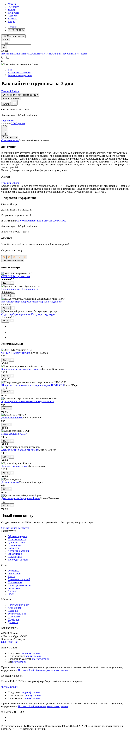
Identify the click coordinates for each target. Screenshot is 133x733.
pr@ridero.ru (19, 661)
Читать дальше (9, 686)
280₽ (5, 376)
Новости (12, 18)
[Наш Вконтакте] (9, 717)
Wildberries (28, 220)
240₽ (5, 441)
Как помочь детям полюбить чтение (21, 369)
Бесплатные (45, 53)
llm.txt (11, 594)
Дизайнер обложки (18, 551)
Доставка (13, 622)
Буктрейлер (14, 545)
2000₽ (6, 308)
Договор (12, 591)
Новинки (13, 610)
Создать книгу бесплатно (15, 528)
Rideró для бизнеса (18, 559)
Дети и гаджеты (10, 482)
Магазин (12, 4)
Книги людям (79, 53)
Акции (11, 21)
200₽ (5, 392)
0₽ (4, 408)
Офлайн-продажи (17, 536)
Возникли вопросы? (19, 579)
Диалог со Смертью (12, 417)
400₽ (5, 505)
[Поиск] (4, 47)
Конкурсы (13, 12)
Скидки (56, 53)
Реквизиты (14, 588)
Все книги (7, 53)
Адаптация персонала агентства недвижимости (27, 401)
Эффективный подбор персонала (19, 449)
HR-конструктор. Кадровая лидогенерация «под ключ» (31, 301)
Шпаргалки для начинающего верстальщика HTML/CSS (32, 385)
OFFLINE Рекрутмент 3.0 (15, 276)
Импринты (19, 53)
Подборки (66, 53)
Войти (5, 39)
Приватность (15, 582)
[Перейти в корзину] (7, 58)
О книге (5, 140)
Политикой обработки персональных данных (43, 670)
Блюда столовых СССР (14, 433)
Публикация (15, 556)
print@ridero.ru (33, 656)
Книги (11, 576)
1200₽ (6, 295)
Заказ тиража (15, 553)
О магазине (14, 573)
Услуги (12, 9)
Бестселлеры (32, 53)
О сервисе (13, 6)
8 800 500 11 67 (9, 642)
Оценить (20, 123)
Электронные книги (19, 605)
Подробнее (7, 120)
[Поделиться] (4, 133)
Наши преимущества (19, 585)
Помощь (12, 27)
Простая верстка (17, 539)
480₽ (5, 320)
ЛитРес (62, 220)
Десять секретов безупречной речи (20, 498)
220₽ (5, 283)
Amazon (53, 220)
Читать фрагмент (11, 98)
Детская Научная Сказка (14, 466)
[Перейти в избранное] (3, 58)
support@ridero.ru (31, 653)
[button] (66, 46)
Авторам (13, 15)
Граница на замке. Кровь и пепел (19, 289)
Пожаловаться (10, 137)
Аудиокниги (15, 607)
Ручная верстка (16, 542)
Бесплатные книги (18, 613)
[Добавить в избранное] (4, 127)
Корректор (13, 548)
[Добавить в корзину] (14, 103)
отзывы (14, 140)
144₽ (5, 457)
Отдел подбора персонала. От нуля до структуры (28, 314)
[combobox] (66, 43)
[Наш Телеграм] (9, 720)
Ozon (19, 220)
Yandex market (41, 220)
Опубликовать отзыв (13, 260)
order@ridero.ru (40, 659)
